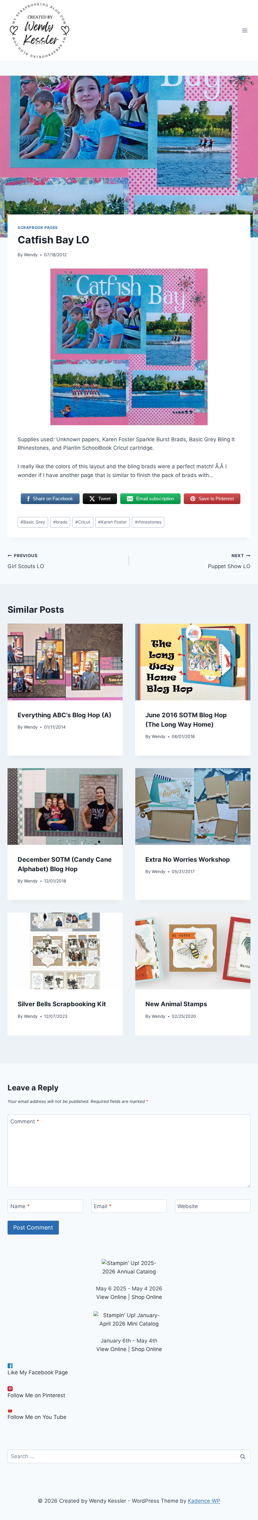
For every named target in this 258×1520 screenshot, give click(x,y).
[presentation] (65, 662)
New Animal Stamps (176, 1004)
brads (60, 521)
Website (187, 1206)
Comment (24, 1121)
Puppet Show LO (229, 561)
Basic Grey (32, 521)
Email (103, 1206)
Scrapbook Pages (38, 227)
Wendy (31, 254)
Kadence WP (204, 1501)
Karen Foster (112, 521)
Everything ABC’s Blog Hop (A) (64, 715)
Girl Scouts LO (26, 561)
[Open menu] (244, 30)
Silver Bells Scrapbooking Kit (62, 1004)
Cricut (82, 521)
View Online (111, 1297)
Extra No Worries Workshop (187, 859)
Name (20, 1206)
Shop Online (147, 1297)
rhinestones (148, 521)
